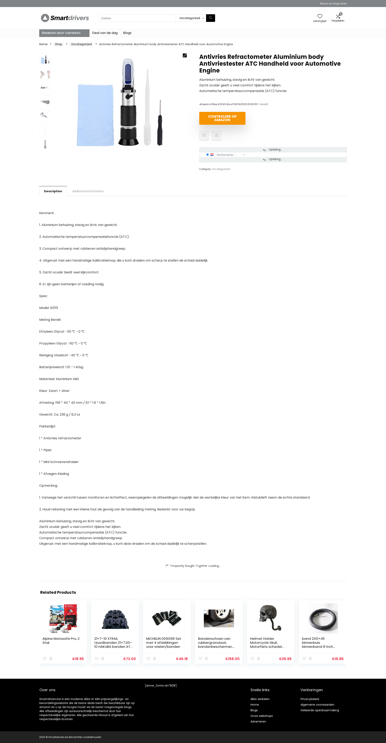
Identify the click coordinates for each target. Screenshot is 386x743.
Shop (58, 44)
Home (43, 44)
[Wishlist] (319, 16)
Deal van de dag (105, 33)
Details (263, 104)
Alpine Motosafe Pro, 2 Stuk (61, 640)
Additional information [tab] (88, 191)
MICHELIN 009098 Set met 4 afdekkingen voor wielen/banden (163, 642)
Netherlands (225, 155)
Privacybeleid (310, 699)
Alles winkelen (260, 699)
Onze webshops (261, 716)
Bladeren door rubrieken (61, 33)
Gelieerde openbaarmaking (320, 710)
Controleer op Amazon (222, 118)
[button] (185, 55)
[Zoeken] (210, 18)
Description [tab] (53, 191)
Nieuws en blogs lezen (333, 3)
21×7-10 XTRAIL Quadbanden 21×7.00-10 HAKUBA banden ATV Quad (113, 644)
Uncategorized (81, 44)
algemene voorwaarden (317, 705)
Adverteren (258, 721)
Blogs (127, 33)
